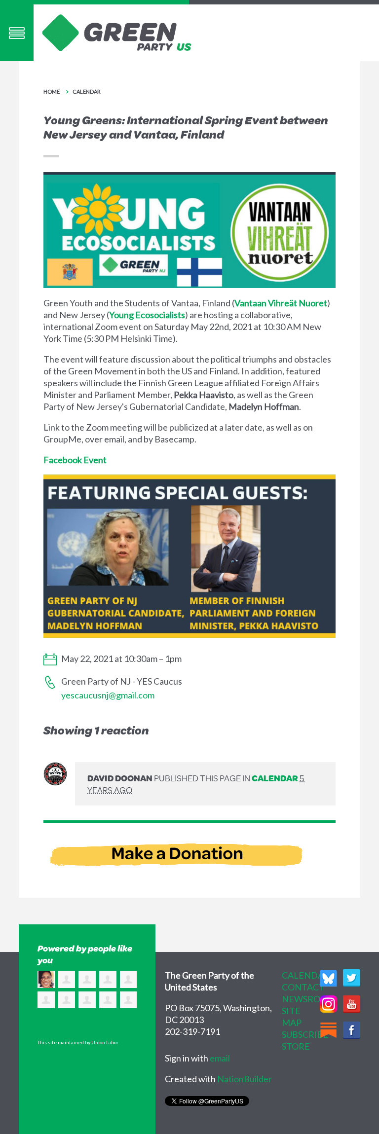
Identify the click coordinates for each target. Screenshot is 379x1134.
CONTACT (303, 987)
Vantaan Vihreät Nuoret (280, 302)
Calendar (87, 91)
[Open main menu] (17, 32)
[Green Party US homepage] (117, 31)
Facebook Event (75, 459)
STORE (296, 1046)
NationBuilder (244, 1078)
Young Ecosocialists (147, 314)
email (220, 1058)
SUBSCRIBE (305, 1034)
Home (51, 91)
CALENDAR (306, 975)
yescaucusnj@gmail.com (107, 695)
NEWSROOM (309, 998)
